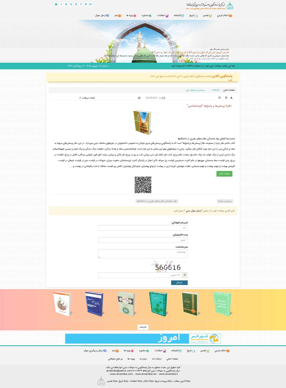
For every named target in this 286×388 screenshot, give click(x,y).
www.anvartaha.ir (168, 374)
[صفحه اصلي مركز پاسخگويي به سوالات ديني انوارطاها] (206, 5)
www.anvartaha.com (121, 374)
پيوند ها (131, 359)
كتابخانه (143, 327)
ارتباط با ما (157, 359)
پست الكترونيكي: (180, 234)
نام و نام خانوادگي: (179, 222)
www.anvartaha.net (145, 374)
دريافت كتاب (224, 174)
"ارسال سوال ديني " (193, 211)
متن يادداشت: (181, 247)
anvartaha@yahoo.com (119, 371)
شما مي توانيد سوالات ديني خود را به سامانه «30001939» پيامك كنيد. (203, 66)
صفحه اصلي (229, 90)
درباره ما (143, 359)
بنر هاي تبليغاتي (115, 359)
